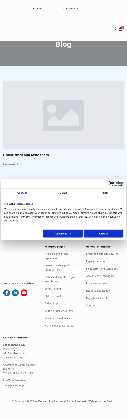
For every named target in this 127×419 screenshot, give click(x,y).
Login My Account (96, 298)
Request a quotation (98, 290)
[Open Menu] (110, 29)
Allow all (103, 233)
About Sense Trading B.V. (100, 276)
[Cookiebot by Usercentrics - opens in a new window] (109, 183)
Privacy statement (96, 283)
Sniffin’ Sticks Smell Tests (59, 311)
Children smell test (55, 296)
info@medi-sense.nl (14, 380)
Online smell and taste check (26, 155)
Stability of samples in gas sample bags (60, 279)
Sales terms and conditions (102, 268)
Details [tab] (63, 192)
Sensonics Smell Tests (57, 318)
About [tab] (105, 192)
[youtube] (24, 292)
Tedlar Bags (51, 303)
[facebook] (6, 292)
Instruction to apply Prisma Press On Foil (61, 267)
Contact (90, 305)
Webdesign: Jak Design (101, 401)
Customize (61, 233)
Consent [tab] (22, 192)
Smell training (53, 288)
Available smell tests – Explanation (57, 256)
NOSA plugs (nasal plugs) (59, 325)
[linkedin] (15, 292)
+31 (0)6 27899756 (13, 386)
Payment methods (97, 261)
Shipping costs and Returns (102, 253)
